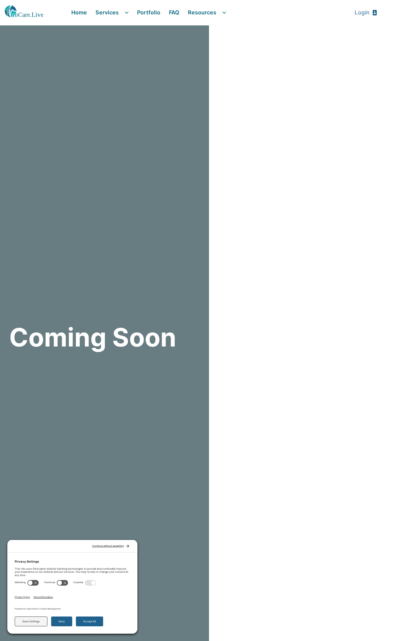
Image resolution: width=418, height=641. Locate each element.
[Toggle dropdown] (127, 13)
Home (79, 12)
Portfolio (148, 12)
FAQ (174, 12)
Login (362, 12)
